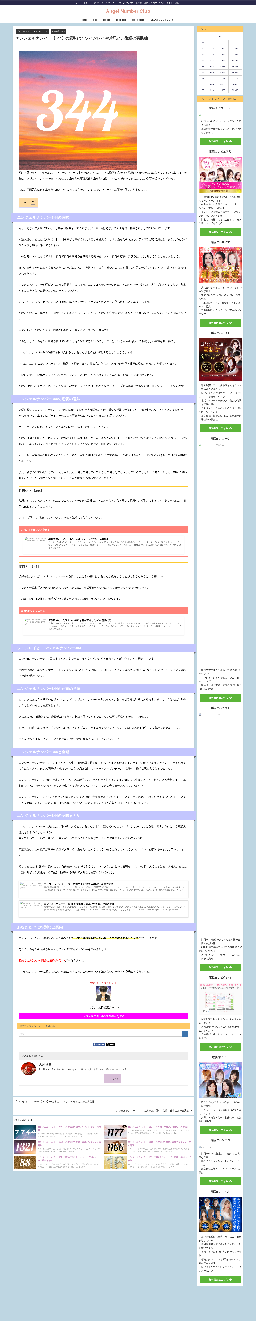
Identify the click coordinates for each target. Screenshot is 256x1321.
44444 (235, 61)
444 (212, 61)
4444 (222, 61)
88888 (235, 84)
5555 (222, 66)
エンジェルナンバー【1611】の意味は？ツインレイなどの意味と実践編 (56, 1101)
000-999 (107, 20)
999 (212, 90)
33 (203, 55)
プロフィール (112, 1079)
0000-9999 (121, 20)
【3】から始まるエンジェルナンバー (33, 31)
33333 (235, 55)
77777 (235, 78)
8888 (222, 84)
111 (212, 43)
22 (203, 49)
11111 (235, 43)
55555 (235, 66)
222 (212, 49)
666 (212, 72)
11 (203, 43)
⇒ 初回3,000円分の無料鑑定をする (104, 1016)
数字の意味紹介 (58, 31)
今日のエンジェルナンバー (162, 20)
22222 (235, 49)
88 (203, 84)
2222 (222, 49)
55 (203, 66)
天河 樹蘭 (45, 1064)
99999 (235, 90)
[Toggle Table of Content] (31, 202)
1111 (223, 43)
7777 (222, 78)
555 (212, 66)
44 (203, 61)
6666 (222, 72)
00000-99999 (138, 20)
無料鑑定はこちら (218, 141)
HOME (84, 20)
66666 (235, 72)
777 (212, 78)
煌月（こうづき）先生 (103, 983)
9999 (222, 90)
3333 (222, 55)
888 (212, 84)
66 (203, 72)
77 (203, 78)
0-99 (95, 20)
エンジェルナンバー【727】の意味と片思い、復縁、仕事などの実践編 (151, 1110)
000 (220, 37)
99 (203, 90)
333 (212, 55)
